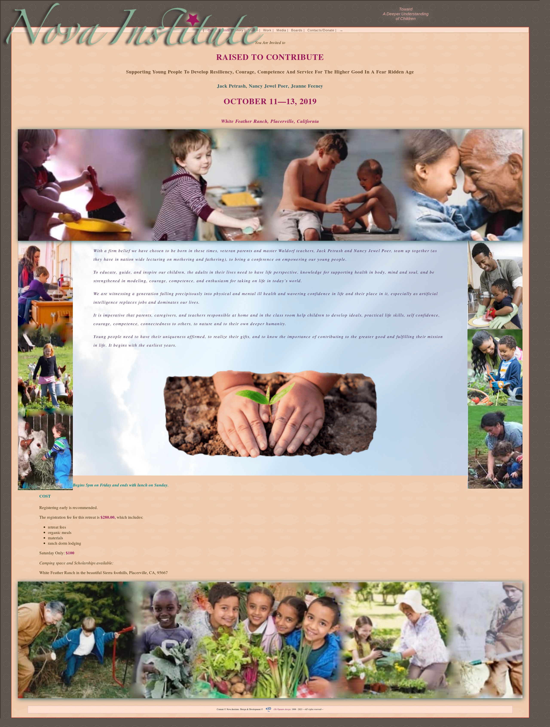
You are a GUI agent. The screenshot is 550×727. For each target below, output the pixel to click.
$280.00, (108, 517)
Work (267, 30)
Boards (296, 30)
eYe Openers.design (282, 709)
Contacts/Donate (320, 30)
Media (281, 30)
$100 (70, 553)
